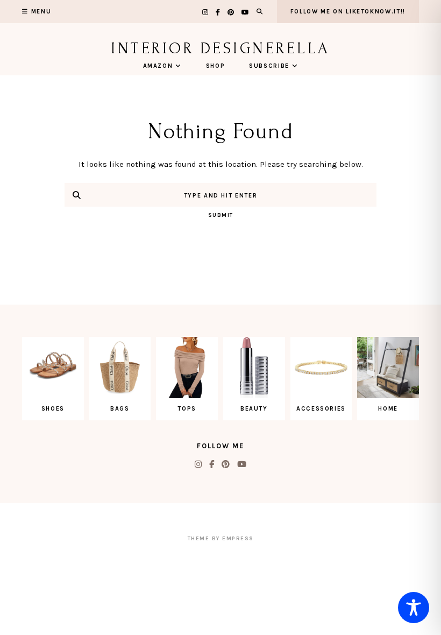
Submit (220, 215)
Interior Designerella (220, 48)
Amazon (158, 65)
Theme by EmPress (221, 538)
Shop (215, 65)
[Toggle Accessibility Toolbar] (413, 607)
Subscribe (269, 65)
